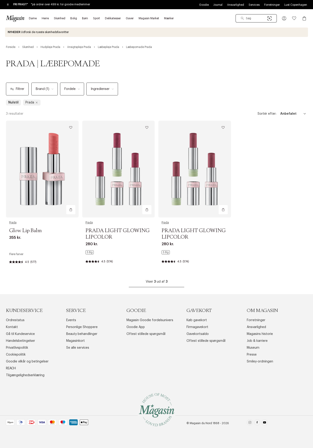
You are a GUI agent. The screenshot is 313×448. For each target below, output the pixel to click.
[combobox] (256, 18)
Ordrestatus (15, 320)
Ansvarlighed (235, 4)
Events (71, 320)
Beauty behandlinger (81, 334)
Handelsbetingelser (20, 340)
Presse (252, 354)
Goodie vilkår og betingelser (27, 361)
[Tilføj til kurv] (70, 209)
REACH (11, 368)
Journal (217, 4)
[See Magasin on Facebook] (257, 423)
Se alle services (77, 347)
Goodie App (135, 327)
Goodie (204, 4)
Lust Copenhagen (295, 4)
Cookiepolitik (16, 354)
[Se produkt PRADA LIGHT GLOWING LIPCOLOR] (118, 169)
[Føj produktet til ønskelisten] (70, 127)
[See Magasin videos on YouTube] (264, 423)
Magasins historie (260, 334)
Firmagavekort (197, 327)
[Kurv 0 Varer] (304, 18)
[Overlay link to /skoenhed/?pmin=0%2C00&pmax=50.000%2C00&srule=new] (156, 32)
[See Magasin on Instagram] (250, 423)
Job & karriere (257, 340)
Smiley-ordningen (260, 361)
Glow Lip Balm (25, 230)
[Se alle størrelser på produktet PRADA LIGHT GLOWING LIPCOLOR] (89, 252)
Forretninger (272, 4)
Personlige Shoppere (82, 327)
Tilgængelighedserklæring (25, 375)
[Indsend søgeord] (242, 18)
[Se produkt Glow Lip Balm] (42, 169)
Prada (12, 222)
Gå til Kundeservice (20, 334)
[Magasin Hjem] (15, 18)
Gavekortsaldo (198, 334)
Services (254, 4)
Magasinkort (75, 340)
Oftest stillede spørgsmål (145, 334)
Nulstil (13, 102)
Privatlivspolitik (17, 347)
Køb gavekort (197, 320)
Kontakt (12, 327)
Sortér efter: (267, 113)
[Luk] (228, 247)
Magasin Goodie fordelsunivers (149, 320)
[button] (284, 18)
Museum (253, 347)
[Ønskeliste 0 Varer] (294, 18)
